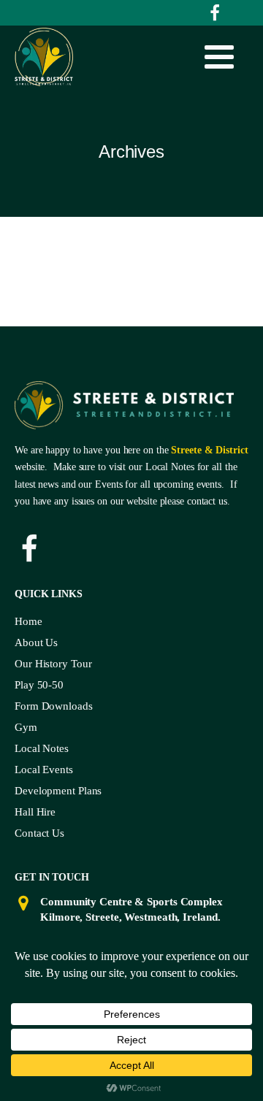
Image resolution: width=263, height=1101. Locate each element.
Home (28, 621)
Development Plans (58, 791)
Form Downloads (54, 706)
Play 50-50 (39, 685)
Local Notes (42, 748)
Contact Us (39, 833)
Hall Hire (35, 812)
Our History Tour (53, 664)
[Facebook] (29, 549)
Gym (26, 727)
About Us (36, 642)
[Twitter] (215, 13)
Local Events (44, 769)
